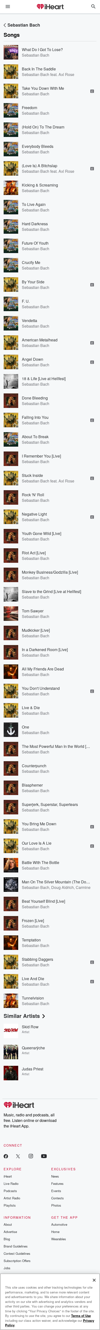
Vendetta (29, 320)
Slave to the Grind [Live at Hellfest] (51, 591)
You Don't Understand (41, 688)
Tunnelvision (33, 998)
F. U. (26, 301)
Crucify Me (31, 262)
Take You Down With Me (43, 88)
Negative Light (34, 514)
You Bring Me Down (39, 824)
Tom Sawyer (32, 611)
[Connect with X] (18, 1156)
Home (55, 1231)
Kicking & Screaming (40, 185)
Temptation (31, 940)
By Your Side (33, 282)
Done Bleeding (35, 398)
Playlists (10, 1205)
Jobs (7, 1268)
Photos (56, 1205)
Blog (7, 1239)
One (25, 727)
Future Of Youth (35, 243)
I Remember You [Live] (41, 456)
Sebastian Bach (24, 25)
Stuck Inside (32, 475)
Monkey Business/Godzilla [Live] (50, 572)
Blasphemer (32, 785)
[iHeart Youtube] (44, 1156)
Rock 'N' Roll (33, 494)
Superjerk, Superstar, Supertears (50, 804)
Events (56, 1190)
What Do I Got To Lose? (42, 49)
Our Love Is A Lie (36, 843)
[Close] (94, 1280)
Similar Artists (22, 1016)
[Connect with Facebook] (6, 1156)
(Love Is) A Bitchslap (39, 165)
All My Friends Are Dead (43, 669)
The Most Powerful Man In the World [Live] (58, 746)
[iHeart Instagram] (31, 1156)
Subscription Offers (17, 1260)
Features (57, 1183)
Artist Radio (12, 1198)
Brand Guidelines (16, 1246)
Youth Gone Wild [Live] (41, 533)
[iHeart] (50, 7)
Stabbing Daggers (37, 959)
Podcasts (10, 1190)
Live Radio (11, 1183)
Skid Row (30, 1026)
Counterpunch (34, 765)
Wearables (58, 1239)
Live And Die (33, 978)
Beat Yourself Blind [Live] (43, 901)
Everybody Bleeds (37, 146)
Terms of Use (81, 1315)
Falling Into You (35, 417)
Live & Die (31, 707)
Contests (57, 1198)
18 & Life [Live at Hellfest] (44, 378)
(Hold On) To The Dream (43, 127)
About (8, 1224)
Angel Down (32, 359)
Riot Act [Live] (34, 553)
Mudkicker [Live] (36, 630)
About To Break (35, 436)
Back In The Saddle (39, 69)
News (55, 1176)
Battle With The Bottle (40, 862)
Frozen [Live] (33, 920)
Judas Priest (32, 1069)
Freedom (29, 107)
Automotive (59, 1224)
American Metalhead (40, 340)
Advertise (10, 1231)
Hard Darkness (35, 223)
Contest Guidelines (17, 1253)
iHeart (8, 1176)
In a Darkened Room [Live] (45, 649)
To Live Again (34, 204)
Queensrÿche (33, 1048)
